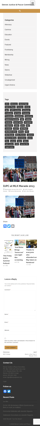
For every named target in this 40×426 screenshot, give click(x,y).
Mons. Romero (20, 135)
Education (8, 34)
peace (30, 138)
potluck (13, 141)
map (16, 373)
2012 (7, 104)
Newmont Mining (11, 138)
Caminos (8, 29)
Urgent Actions (10, 85)
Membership (9, 54)
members (8, 129)
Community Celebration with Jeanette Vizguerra (17, 411)
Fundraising (9, 49)
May (28, 126)
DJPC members (15, 110)
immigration (28, 122)
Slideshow (8, 75)
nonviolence (22, 138)
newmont (30, 135)
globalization (19, 116)
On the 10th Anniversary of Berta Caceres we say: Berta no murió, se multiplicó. (18, 406)
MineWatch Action (11, 132)
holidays (28, 119)
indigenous (9, 126)
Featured (8, 44)
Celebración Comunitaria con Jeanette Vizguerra (18, 415)
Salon (19, 141)
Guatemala (28, 116)
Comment (8, 289)
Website (7, 330)
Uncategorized (10, 80)
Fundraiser (26, 113)
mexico (16, 129)
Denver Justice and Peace (22, 424)
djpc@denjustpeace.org (14, 377)
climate (27, 107)
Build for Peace (10, 107)
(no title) (5, 401)
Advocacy (8, 24)
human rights (18, 122)
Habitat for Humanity (12, 119)
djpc (7, 110)
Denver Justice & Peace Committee (18, 5)
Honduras (9, 122)
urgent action (10, 147)
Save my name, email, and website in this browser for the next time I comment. (20, 341)
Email (7, 322)
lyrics (22, 126)
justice (17, 126)
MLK (26, 132)
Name (7, 314)
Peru (7, 141)
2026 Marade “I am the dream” (12, 419)
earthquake (26, 110)
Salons (7, 70)
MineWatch (24, 129)
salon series (9, 144)
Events (7, 39)
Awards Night (23, 104)
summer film (24, 144)
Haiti (22, 119)
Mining (7, 59)
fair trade (17, 113)
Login (5, 381)
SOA (16, 144)
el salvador (9, 113)
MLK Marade (9, 135)
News (7, 65)
